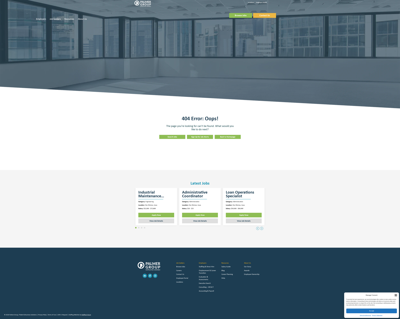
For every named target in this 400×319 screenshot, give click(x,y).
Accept (371, 311)
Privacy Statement (377, 315)
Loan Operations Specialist (240, 194)
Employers (41, 18)
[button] (396, 295)
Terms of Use (52, 315)
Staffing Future (86, 315)
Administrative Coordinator (195, 194)
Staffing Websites (74, 315)
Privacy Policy (42, 315)
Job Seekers (55, 18)
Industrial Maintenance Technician (149, 194)
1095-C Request (62, 315)
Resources (69, 18)
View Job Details (156, 220)
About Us (82, 18)
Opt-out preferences (365, 315)
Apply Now (156, 215)
